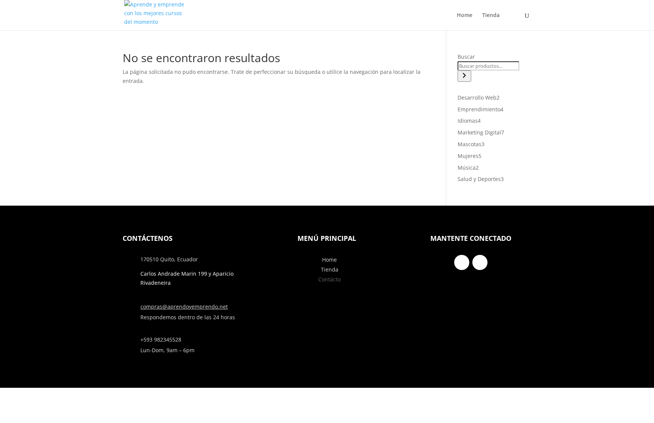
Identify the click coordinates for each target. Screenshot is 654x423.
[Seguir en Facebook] (461, 262)
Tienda (491, 15)
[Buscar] (464, 76)
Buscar (466, 56)
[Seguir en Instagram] (479, 262)
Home (464, 15)
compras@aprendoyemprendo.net (184, 306)
